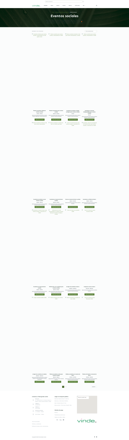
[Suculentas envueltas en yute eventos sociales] (39, 159)
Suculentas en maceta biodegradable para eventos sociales (89, 112)
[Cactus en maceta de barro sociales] (72, 159)
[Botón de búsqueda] (83, 2)
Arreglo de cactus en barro (89, 286)
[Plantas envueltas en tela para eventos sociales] (56, 334)
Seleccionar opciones (40, 119)
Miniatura (37, 116)
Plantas (64, 5)
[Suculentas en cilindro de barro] (89, 159)
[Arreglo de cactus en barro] (89, 247)
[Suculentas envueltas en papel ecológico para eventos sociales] (72, 71)
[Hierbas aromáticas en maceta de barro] (72, 334)
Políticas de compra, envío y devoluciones (40, 426)
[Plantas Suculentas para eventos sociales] (56, 71)
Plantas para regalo (39, 378)
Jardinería (45, 5)
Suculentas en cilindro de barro (89, 199)
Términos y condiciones (36, 423)
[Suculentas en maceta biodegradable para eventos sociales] (89, 71)
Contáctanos (77, 5)
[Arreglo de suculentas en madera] (39, 334)
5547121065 (37, 408)
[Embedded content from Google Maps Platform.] (87, 404)
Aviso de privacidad (36, 421)
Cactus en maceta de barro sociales (72, 199)
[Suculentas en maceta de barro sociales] (56, 159)
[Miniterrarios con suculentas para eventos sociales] (56, 247)
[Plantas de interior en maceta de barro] (89, 334)
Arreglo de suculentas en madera (40, 374)
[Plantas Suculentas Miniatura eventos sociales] (39, 71)
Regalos (70, 5)
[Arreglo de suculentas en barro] (72, 247)
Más (83, 5)
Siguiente (93, 386)
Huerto (52, 5)
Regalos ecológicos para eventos (38, 115)
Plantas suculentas (43, 116)
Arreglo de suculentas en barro (72, 286)
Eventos (57, 5)
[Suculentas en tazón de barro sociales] (39, 247)
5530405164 (37, 404)
